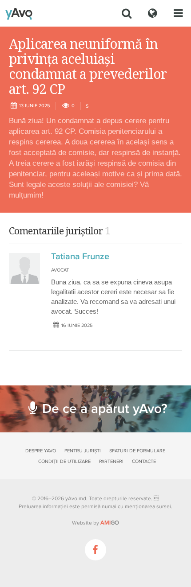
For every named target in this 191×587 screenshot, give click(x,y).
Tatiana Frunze (80, 256)
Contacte (144, 461)
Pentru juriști (82, 451)
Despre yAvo (40, 451)
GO (109, 522)
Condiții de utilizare (64, 461)
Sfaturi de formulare (137, 451)
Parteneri (111, 461)
